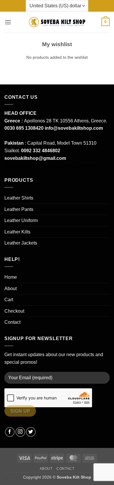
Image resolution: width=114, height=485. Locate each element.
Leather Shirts (18, 197)
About (10, 288)
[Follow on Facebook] (10, 432)
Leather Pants (18, 209)
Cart (8, 299)
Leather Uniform (21, 220)
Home (10, 277)
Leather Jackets (20, 242)
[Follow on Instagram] (20, 432)
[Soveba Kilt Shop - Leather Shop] (57, 22)
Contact (12, 322)
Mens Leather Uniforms (71, 165)
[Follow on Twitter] (31, 432)
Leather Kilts (17, 231)
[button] (7, 22)
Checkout (14, 311)
